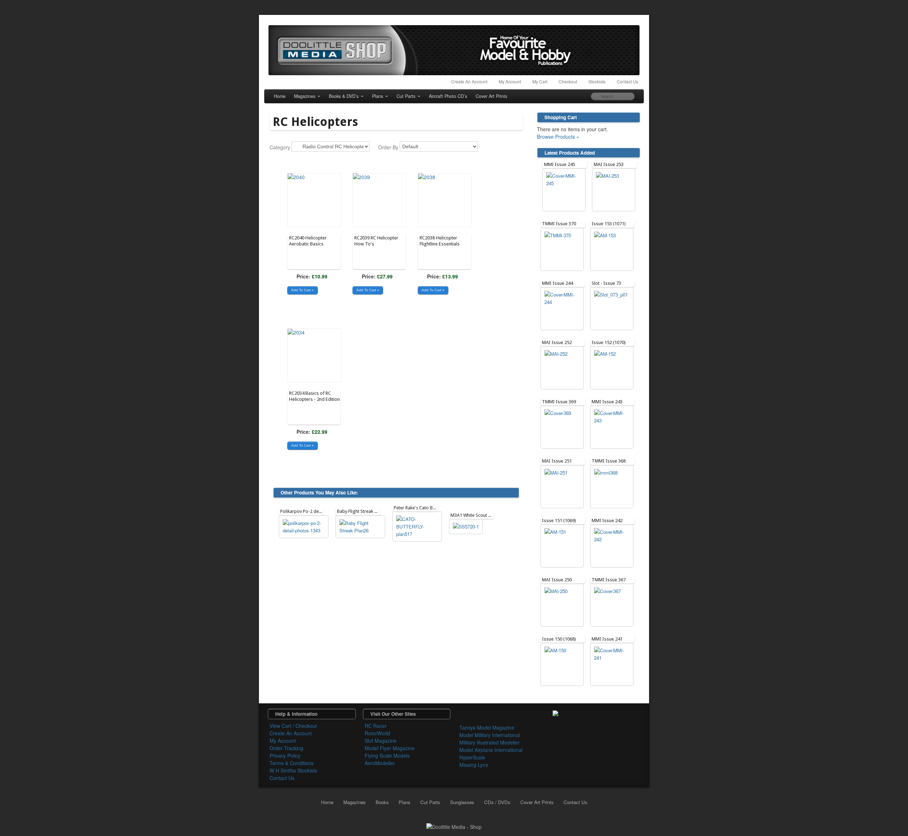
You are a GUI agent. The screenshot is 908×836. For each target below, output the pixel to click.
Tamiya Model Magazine (486, 727)
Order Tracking (286, 748)
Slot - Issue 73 (606, 283)
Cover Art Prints (491, 96)
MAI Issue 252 (557, 342)
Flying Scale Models (387, 755)
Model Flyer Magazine (390, 748)
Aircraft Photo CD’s (448, 96)
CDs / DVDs (497, 802)
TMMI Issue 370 (559, 223)
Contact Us (627, 81)
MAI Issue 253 (609, 164)
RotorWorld (377, 733)
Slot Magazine (381, 740)
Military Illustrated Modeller (489, 742)
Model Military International (489, 734)
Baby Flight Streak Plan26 (362, 511)
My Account (510, 81)
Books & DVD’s (344, 96)
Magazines (304, 96)
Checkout (568, 81)
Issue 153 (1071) (609, 223)
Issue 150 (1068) (559, 639)
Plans (377, 96)
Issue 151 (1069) (559, 520)
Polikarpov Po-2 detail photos (310, 511)
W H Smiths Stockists (293, 770)
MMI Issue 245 (559, 164)
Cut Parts (406, 96)
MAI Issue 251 (557, 461)
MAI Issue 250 (557, 579)
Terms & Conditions (292, 762)
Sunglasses (462, 802)
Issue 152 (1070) (609, 342)
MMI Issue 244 (557, 283)
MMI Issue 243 (607, 401)
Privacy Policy (285, 755)
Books (382, 802)
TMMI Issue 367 (609, 579)
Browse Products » (558, 136)
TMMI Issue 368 (609, 461)
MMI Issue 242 (607, 520)
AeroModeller (380, 762)
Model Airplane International (490, 749)
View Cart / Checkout (293, 725)
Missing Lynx (473, 764)
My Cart (539, 81)
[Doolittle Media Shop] (454, 50)
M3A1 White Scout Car (472, 515)
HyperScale (472, 757)
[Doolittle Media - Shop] (454, 826)
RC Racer (376, 725)
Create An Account (469, 81)
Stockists (596, 81)
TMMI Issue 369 (559, 401)
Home (280, 96)
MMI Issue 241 (607, 639)
